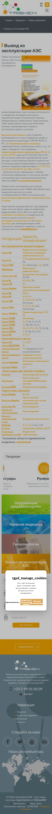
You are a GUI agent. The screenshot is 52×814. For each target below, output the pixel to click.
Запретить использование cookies (26, 602)
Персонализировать (15, 602)
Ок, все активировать (37, 602)
